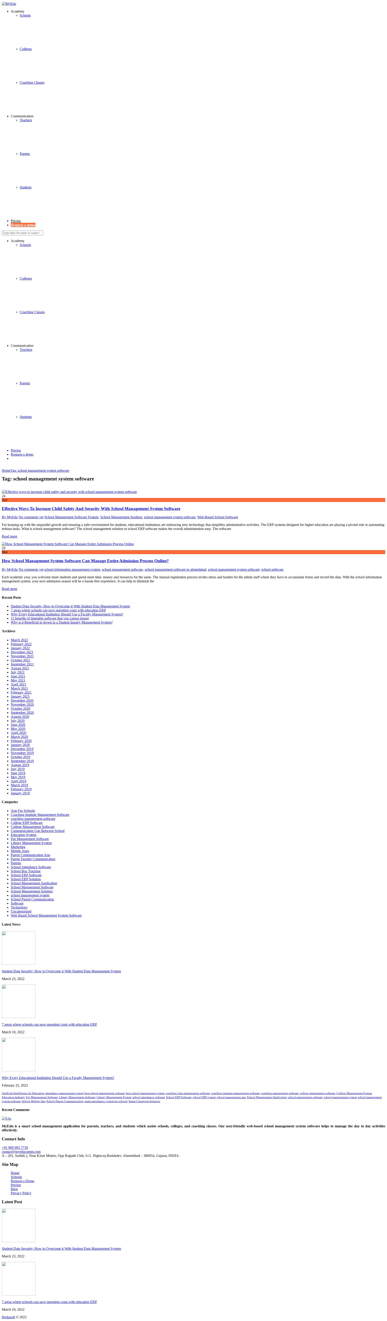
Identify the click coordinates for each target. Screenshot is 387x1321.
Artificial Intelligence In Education (23, 1093)
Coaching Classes (32, 82)
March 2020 (19, 737)
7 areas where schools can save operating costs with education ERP (58, 610)
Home (15, 1173)
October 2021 (20, 660)
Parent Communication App (30, 855)
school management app (231, 1097)
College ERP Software (27, 823)
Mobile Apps (20, 851)
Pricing (16, 221)
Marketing (18, 847)
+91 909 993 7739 (15, 1147)
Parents (25, 154)
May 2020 (18, 729)
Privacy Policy (21, 1193)
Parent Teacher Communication (33, 859)
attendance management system (64, 1093)
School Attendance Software (31, 867)
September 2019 (22, 761)
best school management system (145, 1093)
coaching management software (33, 819)
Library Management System (31, 843)
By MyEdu (10, 517)
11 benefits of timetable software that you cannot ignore (50, 618)
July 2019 (18, 769)
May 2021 (18, 680)
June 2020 (18, 725)
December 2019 (22, 749)
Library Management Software (77, 1097)
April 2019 (18, 781)
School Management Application (34, 883)
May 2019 (18, 777)
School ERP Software (26, 875)
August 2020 (20, 716)
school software (272, 569)
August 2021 (20, 668)
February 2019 (21, 789)
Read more (9, 536)
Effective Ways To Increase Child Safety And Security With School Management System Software (91, 508)
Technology (19, 907)
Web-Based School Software (217, 517)
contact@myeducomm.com (21, 1152)
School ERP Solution (26, 879)
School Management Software (32, 887)
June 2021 (18, 676)
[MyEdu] (9, 4)
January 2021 (20, 696)
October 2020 (20, 708)
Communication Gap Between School (37, 831)
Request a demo (22, 454)
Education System (23, 835)
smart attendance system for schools (106, 1101)
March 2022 (19, 640)
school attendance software (148, 1097)
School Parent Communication (32, 899)
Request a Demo (22, 1181)
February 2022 (21, 644)
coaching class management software (188, 1093)
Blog (14, 1189)
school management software (122, 569)
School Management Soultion (121, 517)
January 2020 (20, 745)
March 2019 (19, 785)
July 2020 (18, 721)
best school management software (104, 1093)
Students (26, 187)
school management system (30, 895)
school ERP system (204, 1097)
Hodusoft (8, 1317)
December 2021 (22, 652)
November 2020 (22, 704)
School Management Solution (32, 891)
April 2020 (18, 733)
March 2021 (19, 688)
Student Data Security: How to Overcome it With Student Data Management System (70, 606)
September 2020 (22, 712)
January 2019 (20, 793)
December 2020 (22, 700)
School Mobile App (33, 1101)
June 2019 (18, 773)
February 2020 (21, 741)
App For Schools (23, 811)
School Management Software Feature (71, 517)
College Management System (354, 1093)
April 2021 (18, 684)
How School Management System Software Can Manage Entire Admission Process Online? (85, 560)
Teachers (26, 120)
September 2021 (22, 664)
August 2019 (20, 765)
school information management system (72, 569)
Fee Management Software (30, 839)
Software (17, 903)
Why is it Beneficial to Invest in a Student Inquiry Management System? (62, 622)
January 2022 (20, 648)
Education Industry (13, 1097)
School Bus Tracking (26, 871)
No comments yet (31, 517)
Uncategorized (21, 911)
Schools (25, 245)
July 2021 (18, 672)
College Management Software (33, 827)
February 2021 (21, 692)
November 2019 (22, 753)
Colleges (26, 49)
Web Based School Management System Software (46, 915)
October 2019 (20, 757)
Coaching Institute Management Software (40, 815)
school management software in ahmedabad (175, 569)
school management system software (170, 517)
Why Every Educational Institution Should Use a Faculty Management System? (67, 614)
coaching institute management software (235, 1093)
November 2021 (22, 656)
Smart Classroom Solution (144, 1101)
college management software (317, 1093)
